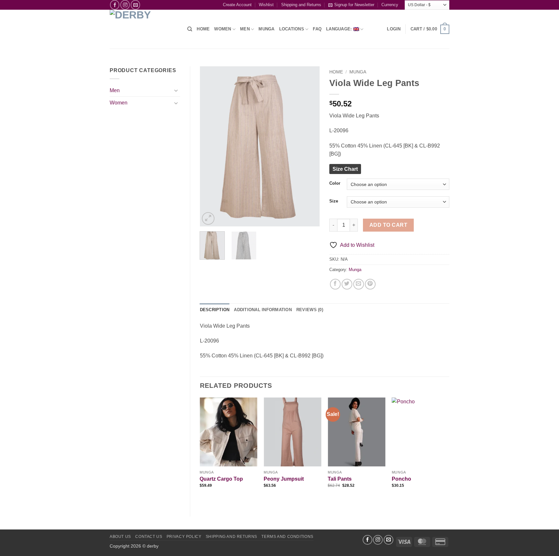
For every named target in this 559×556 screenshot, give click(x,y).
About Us (120, 536)
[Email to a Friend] (358, 284)
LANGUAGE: (339, 29)
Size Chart (345, 169)
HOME (203, 29)
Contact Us (148, 536)
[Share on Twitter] (347, 284)
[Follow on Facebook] (114, 4)
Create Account (237, 4)
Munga (357, 72)
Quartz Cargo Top (221, 479)
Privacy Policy (184, 536)
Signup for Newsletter (354, 4)
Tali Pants (340, 479)
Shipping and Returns (301, 4)
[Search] (189, 29)
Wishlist (266, 4)
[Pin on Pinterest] (370, 284)
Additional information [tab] (263, 309)
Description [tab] (215, 309)
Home (336, 72)
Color (334, 183)
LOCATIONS (291, 29)
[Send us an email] (135, 4)
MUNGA (266, 29)
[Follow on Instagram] (125, 4)
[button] (393, 29)
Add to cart (388, 225)
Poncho (401, 479)
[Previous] (210, 146)
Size (333, 201)
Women (222, 29)
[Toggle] (176, 90)
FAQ (317, 29)
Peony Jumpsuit (284, 479)
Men (115, 90)
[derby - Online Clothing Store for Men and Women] (144, 29)
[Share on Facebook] (335, 284)
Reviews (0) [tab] (309, 309)
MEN (245, 29)
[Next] (309, 146)
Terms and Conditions (287, 536)
